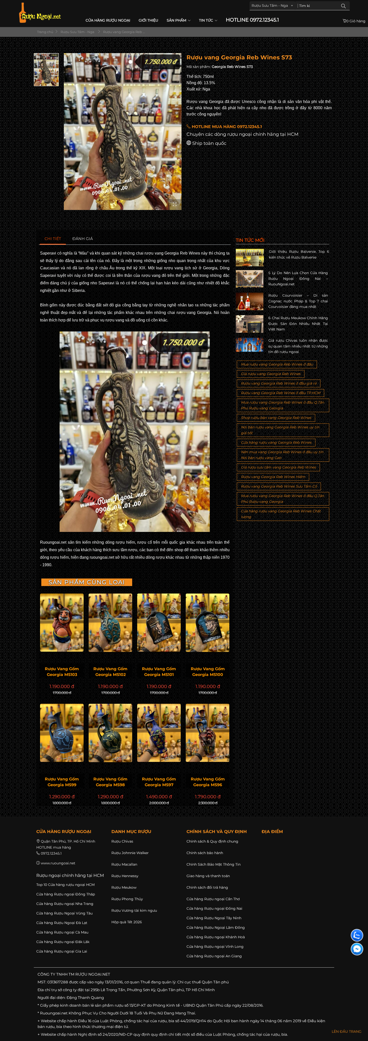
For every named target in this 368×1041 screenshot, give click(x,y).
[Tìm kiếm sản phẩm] (343, 6)
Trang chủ (44, 32)
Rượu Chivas (122, 841)
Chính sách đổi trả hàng (207, 887)
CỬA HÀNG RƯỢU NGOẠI (108, 20)
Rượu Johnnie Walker (130, 853)
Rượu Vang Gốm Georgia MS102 (110, 671)
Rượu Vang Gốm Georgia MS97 (159, 782)
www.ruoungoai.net (58, 863)
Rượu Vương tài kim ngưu (134, 910)
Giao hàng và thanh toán (208, 876)
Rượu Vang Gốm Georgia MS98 (110, 782)
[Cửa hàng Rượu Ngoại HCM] (40, 12)
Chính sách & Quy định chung (212, 841)
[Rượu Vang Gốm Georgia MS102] (110, 623)
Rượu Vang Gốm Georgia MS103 (62, 671)
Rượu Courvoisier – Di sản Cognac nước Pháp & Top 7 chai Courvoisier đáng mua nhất (298, 301)
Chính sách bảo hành (205, 853)
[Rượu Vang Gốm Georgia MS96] (207, 733)
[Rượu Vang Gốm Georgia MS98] (110, 733)
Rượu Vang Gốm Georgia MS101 (159, 671)
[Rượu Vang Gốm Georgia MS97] (159, 733)
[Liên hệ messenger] (356, 949)
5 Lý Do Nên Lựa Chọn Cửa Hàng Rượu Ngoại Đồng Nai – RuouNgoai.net (298, 278)
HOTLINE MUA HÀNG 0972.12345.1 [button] (226, 126)
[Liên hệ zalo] (356, 935)
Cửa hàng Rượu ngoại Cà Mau (62, 932)
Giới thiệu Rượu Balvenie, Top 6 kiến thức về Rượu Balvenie (299, 254)
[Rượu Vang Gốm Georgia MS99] (62, 733)
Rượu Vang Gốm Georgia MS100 (208, 671)
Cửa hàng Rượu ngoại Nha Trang (64, 903)
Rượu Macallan (124, 864)
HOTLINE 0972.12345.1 (252, 20)
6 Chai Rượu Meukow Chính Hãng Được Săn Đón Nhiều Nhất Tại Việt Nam (298, 323)
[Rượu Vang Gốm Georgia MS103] (62, 623)
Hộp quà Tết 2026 (126, 922)
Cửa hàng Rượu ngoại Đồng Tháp (65, 894)
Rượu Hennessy (124, 876)
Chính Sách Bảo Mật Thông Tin (214, 864)
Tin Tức (206, 20)
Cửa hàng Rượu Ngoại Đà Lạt (61, 922)
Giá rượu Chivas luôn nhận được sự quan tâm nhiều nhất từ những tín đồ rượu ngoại (298, 346)
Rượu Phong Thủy (127, 899)
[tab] (53, 239)
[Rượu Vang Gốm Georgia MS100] (207, 623)
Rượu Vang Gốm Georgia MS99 (62, 782)
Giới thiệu (148, 20)
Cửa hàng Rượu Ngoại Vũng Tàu (64, 913)
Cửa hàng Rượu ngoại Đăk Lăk (62, 942)
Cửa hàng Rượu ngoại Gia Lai (61, 951)
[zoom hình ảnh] (174, 204)
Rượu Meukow (123, 887)
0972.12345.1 (51, 853)
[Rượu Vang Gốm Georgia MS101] (159, 623)
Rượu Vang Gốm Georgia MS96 (208, 782)
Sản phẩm (177, 20)
